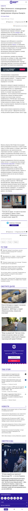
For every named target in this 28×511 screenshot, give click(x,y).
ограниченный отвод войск (8, 163)
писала (14, 44)
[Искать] (22, 509)
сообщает (17, 32)
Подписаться (14, 225)
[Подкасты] (21, 498)
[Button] (9, 22)
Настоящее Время (5, 16)
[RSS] (18, 498)
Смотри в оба (7, 441)
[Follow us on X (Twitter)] (5, 498)
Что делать (22, 69)
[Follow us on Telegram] (14, 498)
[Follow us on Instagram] (11, 498)
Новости (3, 6)
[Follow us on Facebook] (2, 498)
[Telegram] (14, 509)
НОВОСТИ (5, 406)
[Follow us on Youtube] (8, 498)
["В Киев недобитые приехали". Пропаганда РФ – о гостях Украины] (14, 457)
